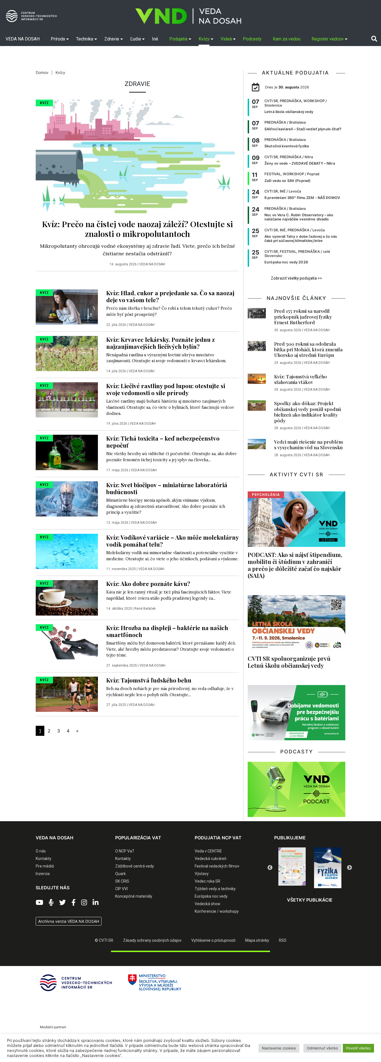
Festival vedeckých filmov (217, 866)
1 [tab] (289, 892)
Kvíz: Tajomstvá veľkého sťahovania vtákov (300, 379)
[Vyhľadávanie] (374, 39)
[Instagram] (84, 903)
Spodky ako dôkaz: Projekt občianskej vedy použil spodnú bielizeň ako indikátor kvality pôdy (307, 411)
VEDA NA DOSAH (152, 264)
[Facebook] (73, 903)
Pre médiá (45, 866)
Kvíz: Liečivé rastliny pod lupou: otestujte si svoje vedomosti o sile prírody (165, 389)
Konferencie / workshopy (217, 911)
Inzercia (43, 873)
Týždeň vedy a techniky (215, 888)
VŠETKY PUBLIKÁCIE (309, 900)
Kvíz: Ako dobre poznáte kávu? (148, 583)
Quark (120, 873)
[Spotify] (51, 903)
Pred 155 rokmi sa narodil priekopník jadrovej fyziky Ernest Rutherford (303, 316)
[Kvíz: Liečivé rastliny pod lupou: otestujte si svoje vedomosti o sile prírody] (67, 399)
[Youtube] (39, 903)
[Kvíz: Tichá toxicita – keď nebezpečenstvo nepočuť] (67, 452)
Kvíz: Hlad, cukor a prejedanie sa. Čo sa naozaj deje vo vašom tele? (170, 296)
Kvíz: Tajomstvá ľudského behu (148, 680)
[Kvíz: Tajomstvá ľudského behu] (67, 693)
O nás (41, 851)
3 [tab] (305, 892)
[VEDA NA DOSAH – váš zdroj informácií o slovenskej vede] (188, 16)
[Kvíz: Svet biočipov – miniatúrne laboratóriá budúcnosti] (67, 498)
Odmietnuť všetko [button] (322, 1048)
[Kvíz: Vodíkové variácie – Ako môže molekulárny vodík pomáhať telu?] (67, 551)
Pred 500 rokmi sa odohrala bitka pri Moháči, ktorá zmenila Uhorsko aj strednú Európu (308, 349)
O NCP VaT (124, 851)
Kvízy (60, 72)
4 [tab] (314, 892)
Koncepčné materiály (133, 896)
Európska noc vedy (211, 896)
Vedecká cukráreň (210, 858)
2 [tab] (297, 892)
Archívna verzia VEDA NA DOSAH (68, 921)
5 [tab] (322, 892)
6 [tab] (331, 892)
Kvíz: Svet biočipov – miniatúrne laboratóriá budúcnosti (166, 488)
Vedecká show (207, 904)
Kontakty (43, 858)
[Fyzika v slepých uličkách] (292, 867)
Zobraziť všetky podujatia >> (296, 278)
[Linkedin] (95, 903)
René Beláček (145, 609)
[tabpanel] (292, 867)
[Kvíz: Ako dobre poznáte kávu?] (67, 597)
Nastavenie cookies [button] (279, 1048)
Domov (42, 72)
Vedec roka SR (207, 881)
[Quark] (327, 867)
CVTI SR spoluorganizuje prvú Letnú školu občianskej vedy (289, 661)
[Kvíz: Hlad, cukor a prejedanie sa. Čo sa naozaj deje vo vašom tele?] (67, 306)
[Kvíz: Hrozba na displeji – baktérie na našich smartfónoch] (67, 641)
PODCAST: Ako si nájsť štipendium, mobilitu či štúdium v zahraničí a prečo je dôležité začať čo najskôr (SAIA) (295, 565)
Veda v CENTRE (208, 851)
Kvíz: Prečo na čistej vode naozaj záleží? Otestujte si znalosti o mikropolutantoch (137, 228)
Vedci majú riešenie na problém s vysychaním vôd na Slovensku (308, 444)
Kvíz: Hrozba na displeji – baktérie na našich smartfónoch (167, 631)
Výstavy (202, 873)
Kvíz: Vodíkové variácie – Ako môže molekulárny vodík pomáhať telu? (172, 540)
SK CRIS (122, 881)
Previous (270, 868)
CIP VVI (121, 888)
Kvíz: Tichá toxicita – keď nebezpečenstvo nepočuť (163, 441)
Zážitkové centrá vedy (134, 866)
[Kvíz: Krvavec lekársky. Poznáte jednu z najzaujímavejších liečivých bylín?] (67, 353)
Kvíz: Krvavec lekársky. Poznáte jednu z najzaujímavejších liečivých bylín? (160, 342)
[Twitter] (62, 903)
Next (349, 868)
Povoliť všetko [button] (358, 1048)
